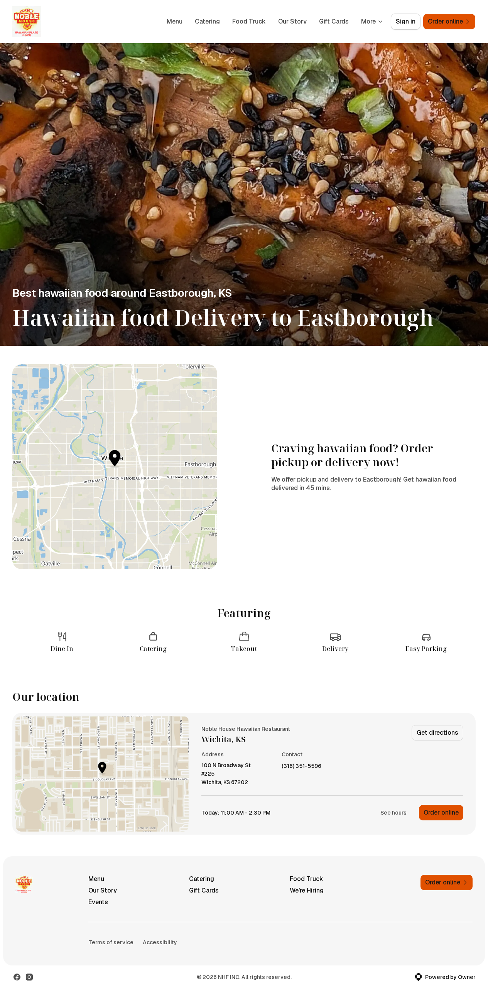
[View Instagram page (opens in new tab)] (29, 977)
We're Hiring (307, 890)
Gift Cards (334, 21)
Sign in (405, 21)
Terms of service (110, 942)
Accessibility (160, 942)
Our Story (292, 21)
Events (98, 902)
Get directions (437, 733)
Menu (174, 21)
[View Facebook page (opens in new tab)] (17, 977)
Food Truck (249, 21)
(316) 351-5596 (301, 766)
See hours (393, 812)
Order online (441, 812)
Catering (207, 21)
